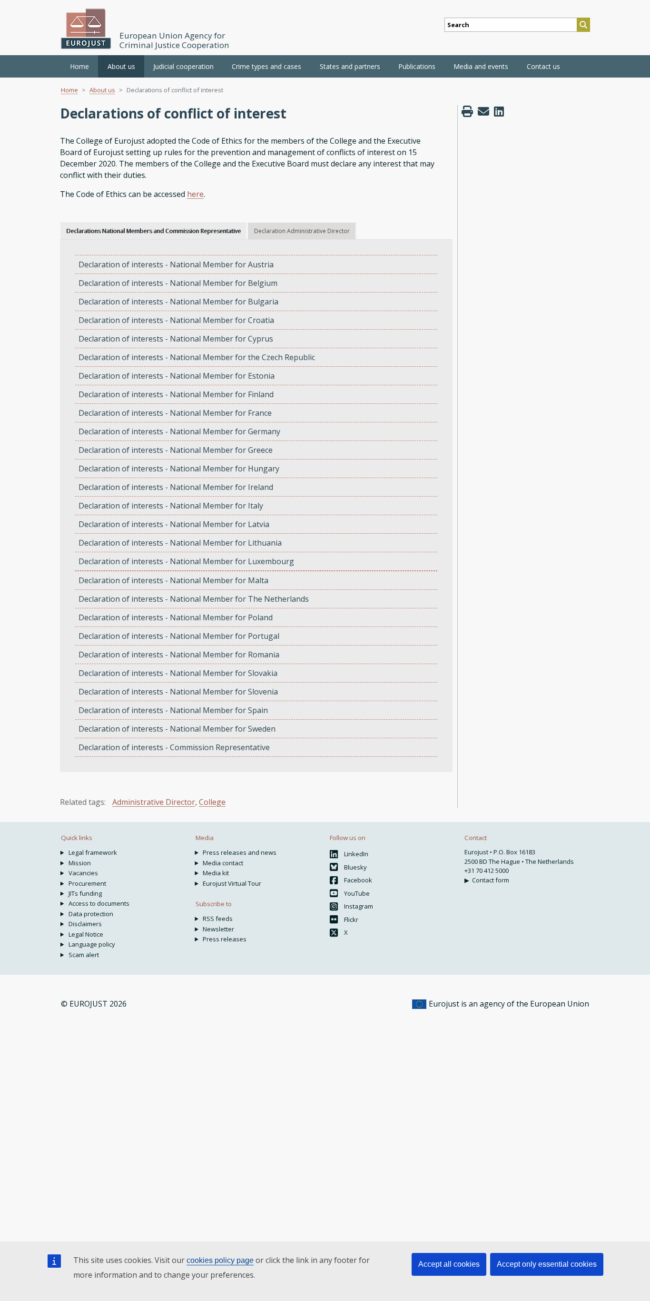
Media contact (223, 863)
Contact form (490, 880)
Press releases (224, 939)
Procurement (87, 883)
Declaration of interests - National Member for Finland (176, 394)
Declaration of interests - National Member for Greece (176, 450)
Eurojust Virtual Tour (232, 883)
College (212, 802)
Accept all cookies (449, 1264)
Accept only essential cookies (547, 1264)
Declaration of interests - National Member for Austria (176, 264)
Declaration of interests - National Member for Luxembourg (186, 561)
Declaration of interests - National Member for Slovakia (178, 673)
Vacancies (83, 873)
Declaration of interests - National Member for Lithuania (180, 543)
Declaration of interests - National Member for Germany (179, 431)
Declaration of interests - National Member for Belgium (178, 283)
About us (102, 90)
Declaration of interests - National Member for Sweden (177, 729)
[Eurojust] (86, 29)
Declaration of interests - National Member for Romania (179, 654)
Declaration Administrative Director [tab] (302, 231)
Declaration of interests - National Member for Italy (171, 505)
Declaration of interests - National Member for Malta (173, 580)
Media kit (216, 873)
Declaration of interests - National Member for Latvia (174, 524)
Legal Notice (86, 934)
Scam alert (84, 954)
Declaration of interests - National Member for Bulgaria (178, 301)
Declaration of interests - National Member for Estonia (177, 376)
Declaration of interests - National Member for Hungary (179, 468)
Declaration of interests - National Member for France (175, 413)
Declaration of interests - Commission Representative (174, 747)
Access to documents (99, 903)
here (195, 194)
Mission (80, 863)
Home (79, 66)
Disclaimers (85, 924)
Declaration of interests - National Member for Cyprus (176, 338)
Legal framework (93, 852)
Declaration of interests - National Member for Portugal (179, 636)
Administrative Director (153, 802)
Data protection (91, 914)
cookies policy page (220, 1260)
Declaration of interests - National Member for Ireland (176, 487)
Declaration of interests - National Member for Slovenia (178, 691)
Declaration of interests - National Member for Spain (173, 710)
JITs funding (85, 893)
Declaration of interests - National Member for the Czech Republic (197, 357)
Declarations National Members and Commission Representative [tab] (153, 231)
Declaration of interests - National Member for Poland (176, 617)
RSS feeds (218, 918)
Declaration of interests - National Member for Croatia (176, 320)
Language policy (92, 944)
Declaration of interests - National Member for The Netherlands (194, 599)
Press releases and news (239, 852)
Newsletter (218, 929)
